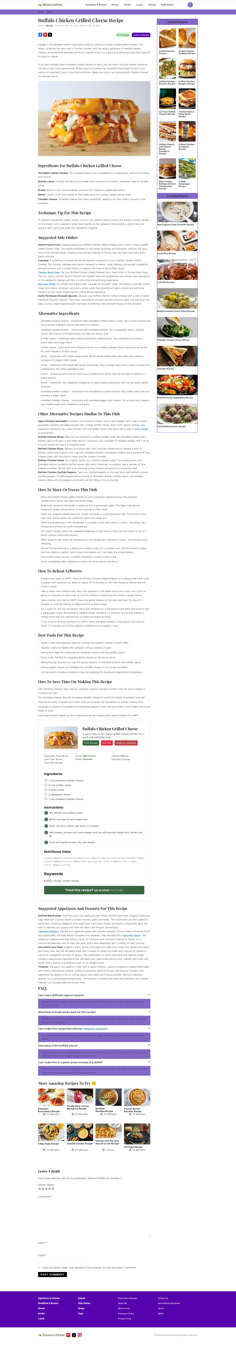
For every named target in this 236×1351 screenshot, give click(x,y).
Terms (161, 1308)
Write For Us (123, 1308)
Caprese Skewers (48, 931)
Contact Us (163, 1298)
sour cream (141, 429)
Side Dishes (167, 4)
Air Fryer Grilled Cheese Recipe (167, 113)
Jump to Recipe (141, 35)
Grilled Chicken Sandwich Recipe (187, 146)
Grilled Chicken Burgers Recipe (187, 82)
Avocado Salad (46, 284)
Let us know (101, 890)
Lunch (139, 4)
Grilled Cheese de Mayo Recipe (187, 52)
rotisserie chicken (94, 1028)
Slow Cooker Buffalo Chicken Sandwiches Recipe (167, 185)
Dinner (115, 4)
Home (41, 12)
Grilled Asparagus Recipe (184, 183)
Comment (45, 1196)
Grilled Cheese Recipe (167, 52)
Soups (81, 1308)
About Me (122, 1303)
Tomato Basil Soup (49, 272)
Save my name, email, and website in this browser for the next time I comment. (89, 1267)
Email (42, 1255)
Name (42, 1242)
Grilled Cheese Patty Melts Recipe (186, 114)
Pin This (107, 743)
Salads (152, 4)
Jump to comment (126, 743)
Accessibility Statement (169, 1303)
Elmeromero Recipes (127, 1298)
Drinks (127, 4)
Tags (80, 1313)
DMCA (161, 1313)
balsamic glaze (132, 935)
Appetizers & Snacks (49, 1298)
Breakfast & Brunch (96, 4)
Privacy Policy (124, 1319)
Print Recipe (123, 35)
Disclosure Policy (126, 1313)
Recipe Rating (46, 1184)
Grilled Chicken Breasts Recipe (167, 82)
